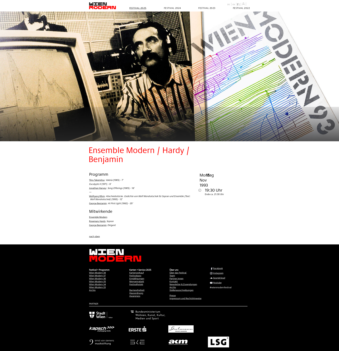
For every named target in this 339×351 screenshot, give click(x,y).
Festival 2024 (172, 8)
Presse (173, 295)
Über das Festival (178, 272)
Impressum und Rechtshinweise (185, 298)
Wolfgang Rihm (97, 196)
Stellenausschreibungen (181, 290)
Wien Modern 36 (97, 278)
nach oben (94, 236)
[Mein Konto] (243, 3)
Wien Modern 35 (97, 281)
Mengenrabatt (136, 281)
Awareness (134, 296)
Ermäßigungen (136, 278)
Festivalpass (135, 275)
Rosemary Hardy (97, 221)
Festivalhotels (136, 284)
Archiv (92, 290)
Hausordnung (136, 293)
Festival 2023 (206, 8)
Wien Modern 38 (97, 272)
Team (172, 275)
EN (234, 4)
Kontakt (174, 281)
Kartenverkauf (136, 272)
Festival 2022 (241, 8)
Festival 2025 (137, 8)
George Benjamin (98, 203)
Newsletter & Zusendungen (183, 284)
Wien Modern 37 (97, 275)
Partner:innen (176, 278)
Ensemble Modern (98, 217)
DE (228, 4)
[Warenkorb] (248, 4)
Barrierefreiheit (136, 290)
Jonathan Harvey (97, 188)
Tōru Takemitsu (96, 180)
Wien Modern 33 (97, 287)
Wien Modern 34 (97, 284)
